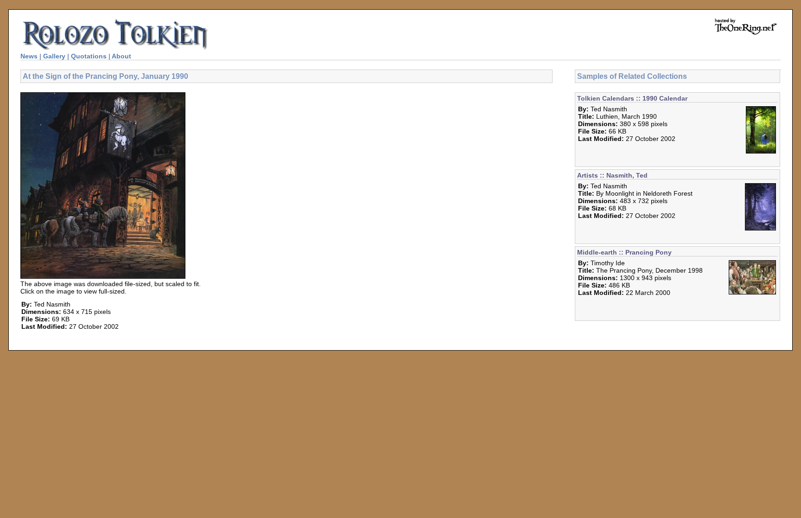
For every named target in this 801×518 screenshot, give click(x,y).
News (29, 56)
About (121, 56)
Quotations (89, 56)
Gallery (54, 56)
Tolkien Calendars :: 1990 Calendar (632, 98)
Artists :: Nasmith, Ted (612, 175)
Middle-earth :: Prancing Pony (624, 252)
